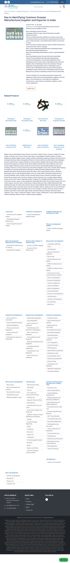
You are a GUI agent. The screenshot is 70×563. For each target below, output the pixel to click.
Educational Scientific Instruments (48, 520)
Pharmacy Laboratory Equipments (12, 328)
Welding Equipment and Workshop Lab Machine (53, 398)
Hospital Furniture (52, 318)
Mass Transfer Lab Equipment (32, 333)
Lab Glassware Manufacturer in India (30, 520)
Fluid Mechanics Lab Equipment (32, 351)
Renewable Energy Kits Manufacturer (13, 220)
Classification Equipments (38, 11)
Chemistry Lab (11, 483)
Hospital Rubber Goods (54, 356)
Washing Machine (52, 446)
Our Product (12, 11)
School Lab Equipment (53, 277)
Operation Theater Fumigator (52, 338)
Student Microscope (13, 394)
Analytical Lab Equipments (14, 315)
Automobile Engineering (54, 421)
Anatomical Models (52, 291)
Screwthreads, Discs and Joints (33, 406)
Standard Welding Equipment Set (52, 394)
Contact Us (29, 510)
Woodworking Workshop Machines (53, 412)
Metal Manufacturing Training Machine (52, 442)
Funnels (29, 419)
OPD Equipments (52, 348)
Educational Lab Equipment (54, 241)
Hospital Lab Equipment (53, 315)
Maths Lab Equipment (53, 288)
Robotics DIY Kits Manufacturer (31, 249)
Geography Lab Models (53, 244)
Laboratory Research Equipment (52, 253)
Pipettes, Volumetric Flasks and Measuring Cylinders (34, 415)
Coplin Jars (30, 434)
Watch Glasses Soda (33, 384)
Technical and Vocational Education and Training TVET (54, 383)
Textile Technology (52, 448)
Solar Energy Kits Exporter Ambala (14, 224)
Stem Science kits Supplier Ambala (14, 215)
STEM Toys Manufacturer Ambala (54, 264)
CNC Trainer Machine (53, 416)
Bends (29, 445)
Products (28, 501)
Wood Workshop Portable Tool (54, 407)
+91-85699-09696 (11, 508)
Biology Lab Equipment (23, 11)
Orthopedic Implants (53, 371)
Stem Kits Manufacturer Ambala (53, 260)
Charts (49, 246)
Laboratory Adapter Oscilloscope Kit (32, 451)
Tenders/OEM (30, 504)
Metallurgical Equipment (34, 318)
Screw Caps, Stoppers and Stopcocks (34, 411)
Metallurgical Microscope (14, 397)
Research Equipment (13, 325)
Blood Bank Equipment (53, 332)
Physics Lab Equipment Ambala (53, 224)
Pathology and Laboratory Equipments (14, 338)
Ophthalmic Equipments (54, 368)
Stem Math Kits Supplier (13, 250)
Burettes (29, 442)
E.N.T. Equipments (52, 342)
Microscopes (41, 523)
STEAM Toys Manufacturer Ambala (54, 269)
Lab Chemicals (51, 249)
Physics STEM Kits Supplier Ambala (54, 229)
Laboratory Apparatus (53, 283)
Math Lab (24, 523)
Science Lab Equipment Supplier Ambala (33, 215)
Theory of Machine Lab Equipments (53, 429)
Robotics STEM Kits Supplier (35, 245)
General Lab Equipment (13, 475)
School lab (18, 523)
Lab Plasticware (51, 296)
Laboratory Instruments (54, 462)
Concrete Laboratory (53, 433)
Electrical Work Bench (53, 390)
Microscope (50, 256)
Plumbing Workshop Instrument (52, 425)
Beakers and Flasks (32, 448)
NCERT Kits (50, 304)
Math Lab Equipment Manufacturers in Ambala (14, 241)
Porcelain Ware (51, 302)
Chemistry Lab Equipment (54, 299)
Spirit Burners (31, 402)
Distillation (30, 429)
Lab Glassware (30, 382)
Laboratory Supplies (53, 285)
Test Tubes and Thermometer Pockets (32, 393)
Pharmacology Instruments (14, 322)
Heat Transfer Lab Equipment (32, 324)
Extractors (30, 432)
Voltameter (30, 387)
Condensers (30, 437)
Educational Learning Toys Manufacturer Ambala (53, 274)
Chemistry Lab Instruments (46, 521)
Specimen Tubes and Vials (34, 400)
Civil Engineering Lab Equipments (32, 347)
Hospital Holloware (52, 345)
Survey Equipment (32, 320)
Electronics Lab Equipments (55, 293)
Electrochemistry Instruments (11, 319)
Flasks (29, 426)
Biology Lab (10, 478)
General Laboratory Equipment (12, 333)
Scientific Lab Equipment (34, 212)
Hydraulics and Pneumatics (55, 438)
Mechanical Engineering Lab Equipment (34, 342)
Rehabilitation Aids (52, 353)
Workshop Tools (52, 387)
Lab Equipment (50, 459)
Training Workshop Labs (54, 418)
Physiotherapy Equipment (54, 358)
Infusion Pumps (51, 361)
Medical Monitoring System (55, 350)
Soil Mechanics (51, 436)
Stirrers (29, 390)
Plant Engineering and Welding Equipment (53, 403)
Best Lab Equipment (12, 473)
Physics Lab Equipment (33, 521)
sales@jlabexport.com (12, 505)
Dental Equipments (52, 335)
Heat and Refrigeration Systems (53, 321)
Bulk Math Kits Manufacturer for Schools (14, 246)
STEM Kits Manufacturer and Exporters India (54, 212)
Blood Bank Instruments (54, 330)
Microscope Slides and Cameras (13, 388)
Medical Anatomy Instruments (51, 326)
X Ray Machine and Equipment (52, 365)
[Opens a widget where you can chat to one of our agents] (63, 560)
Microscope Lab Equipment (14, 382)
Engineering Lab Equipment (34, 315)
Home (6, 11)
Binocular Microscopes (13, 392)
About (62, 2)
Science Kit (9, 212)
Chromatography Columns (34, 440)
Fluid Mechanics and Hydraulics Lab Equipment (33, 328)
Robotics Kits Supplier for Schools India (34, 241)
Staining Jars (31, 397)
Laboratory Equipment (58, 521)
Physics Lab (10, 481)
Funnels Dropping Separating (31, 423)
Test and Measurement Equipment (33, 338)
